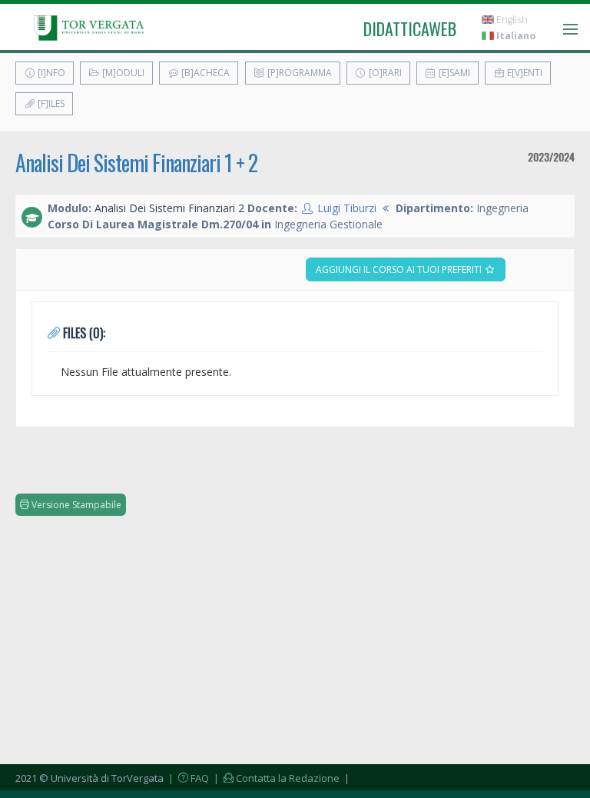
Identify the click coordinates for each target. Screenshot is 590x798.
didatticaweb (409, 28)
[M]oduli (122, 72)
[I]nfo (50, 72)
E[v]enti (523, 72)
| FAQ (187, 778)
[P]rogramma (298, 72)
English (511, 19)
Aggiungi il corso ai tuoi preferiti (400, 269)
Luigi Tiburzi (346, 208)
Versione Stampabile (75, 504)
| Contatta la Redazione (275, 778)
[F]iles (50, 103)
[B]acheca (204, 72)
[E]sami (453, 72)
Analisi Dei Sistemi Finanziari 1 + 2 (136, 162)
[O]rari (384, 72)
